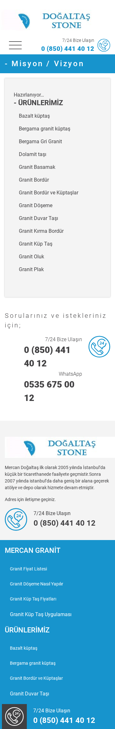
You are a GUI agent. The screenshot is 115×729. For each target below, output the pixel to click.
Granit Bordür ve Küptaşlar (48, 193)
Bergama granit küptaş (44, 129)
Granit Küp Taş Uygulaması (41, 614)
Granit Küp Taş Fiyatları (33, 598)
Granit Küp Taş (35, 244)
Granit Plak (31, 269)
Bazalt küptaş (34, 116)
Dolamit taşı (32, 154)
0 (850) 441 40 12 (67, 48)
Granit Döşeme (35, 205)
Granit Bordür (34, 180)
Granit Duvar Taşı (38, 218)
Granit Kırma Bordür (41, 231)
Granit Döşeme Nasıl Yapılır (36, 583)
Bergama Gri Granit (40, 141)
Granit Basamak (37, 167)
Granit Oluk (31, 257)
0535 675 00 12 (49, 391)
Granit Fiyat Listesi (28, 568)
